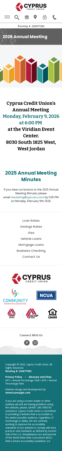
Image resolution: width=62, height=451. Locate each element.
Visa (31, 233)
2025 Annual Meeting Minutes (31, 176)
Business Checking (31, 251)
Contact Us (31, 256)
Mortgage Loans (31, 245)
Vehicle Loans (31, 239)
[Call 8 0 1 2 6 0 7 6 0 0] (55, 17)
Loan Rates (31, 220)
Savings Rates (31, 226)
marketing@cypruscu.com (27, 197)
